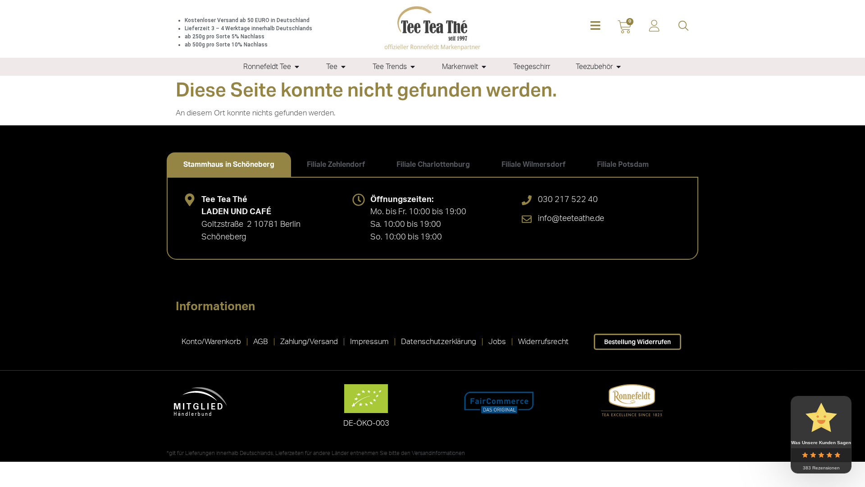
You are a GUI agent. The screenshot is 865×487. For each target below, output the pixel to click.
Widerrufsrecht (543, 341)
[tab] (229, 164)
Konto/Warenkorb (211, 341)
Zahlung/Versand (309, 341)
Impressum (369, 341)
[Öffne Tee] (343, 66)
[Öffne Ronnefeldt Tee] (296, 66)
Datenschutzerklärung (438, 341)
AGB (260, 341)
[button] (595, 26)
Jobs (497, 341)
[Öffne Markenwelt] (483, 66)
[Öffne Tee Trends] (412, 66)
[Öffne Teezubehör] (618, 66)
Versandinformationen (438, 453)
